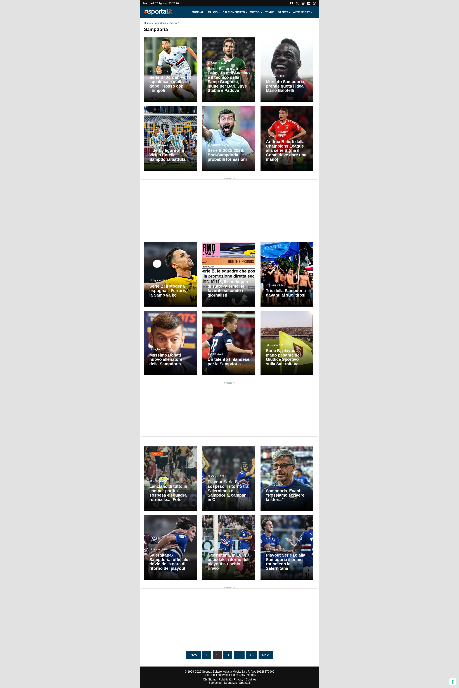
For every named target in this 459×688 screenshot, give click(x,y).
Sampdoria (160, 22)
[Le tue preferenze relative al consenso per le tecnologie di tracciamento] (452, 681)
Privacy (238, 679)
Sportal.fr (245, 682)
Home (147, 22)
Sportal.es (230, 682)
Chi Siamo (209, 679)
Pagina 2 (174, 22)
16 (252, 655)
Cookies (251, 679)
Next (265, 655)
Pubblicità (225, 679)
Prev (193, 655)
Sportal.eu (215, 682)
